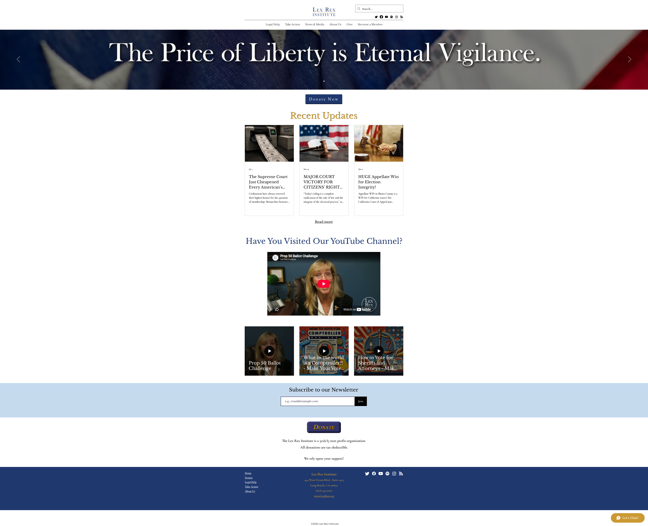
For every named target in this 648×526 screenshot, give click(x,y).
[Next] (629, 59)
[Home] (324, 81)
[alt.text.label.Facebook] (381, 17)
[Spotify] (391, 17)
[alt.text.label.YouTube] (386, 17)
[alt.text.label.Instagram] (396, 17)
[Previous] (18, 59)
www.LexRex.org (324, 496)
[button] (292, 24)
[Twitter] (376, 17)
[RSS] (401, 17)
